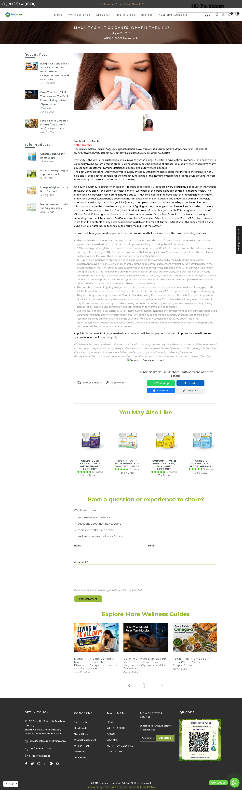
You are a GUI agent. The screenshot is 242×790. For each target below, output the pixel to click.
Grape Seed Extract (152, 218)
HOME (110, 722)
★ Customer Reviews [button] (239, 240)
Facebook (163, 390)
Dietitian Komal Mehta (87, 141)
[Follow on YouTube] (32, 4)
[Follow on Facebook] (4, 4)
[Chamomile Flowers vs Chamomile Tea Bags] (162, 685)
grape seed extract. (141, 186)
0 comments (130, 38)
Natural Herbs (81, 733)
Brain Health (80, 722)
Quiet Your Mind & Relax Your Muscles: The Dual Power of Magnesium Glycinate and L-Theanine (54, 100)
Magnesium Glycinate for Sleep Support (201, 463)
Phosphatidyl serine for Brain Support (54, 189)
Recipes (147, 14)
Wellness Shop (79, 14)
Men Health (80, 751)
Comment (81, 562)
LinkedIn (192, 383)
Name (78, 545)
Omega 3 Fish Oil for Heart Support (52, 155)
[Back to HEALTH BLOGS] (145, 685)
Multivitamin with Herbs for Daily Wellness (127, 463)
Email (152, 545)
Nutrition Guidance (173, 14)
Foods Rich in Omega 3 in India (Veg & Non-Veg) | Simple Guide (191, 662)
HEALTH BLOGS (114, 38)
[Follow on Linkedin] (21, 4)
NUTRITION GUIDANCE (120, 745)
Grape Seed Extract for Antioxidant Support (90, 464)
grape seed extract (117, 333)
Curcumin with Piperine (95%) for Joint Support (164, 464)
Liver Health (80, 757)
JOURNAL (112, 739)
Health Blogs (125, 14)
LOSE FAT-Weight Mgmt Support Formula (54, 172)
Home (58, 14)
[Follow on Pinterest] (27, 4)
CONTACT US (114, 751)
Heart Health (80, 728)
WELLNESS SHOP (116, 728)
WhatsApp (162, 383)
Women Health (82, 745)
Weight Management (85, 739)
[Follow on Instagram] (16, 4)
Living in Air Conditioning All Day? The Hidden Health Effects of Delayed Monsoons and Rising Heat (54, 71)
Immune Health (92, 382)
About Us (103, 14)
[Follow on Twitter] (10, 4)
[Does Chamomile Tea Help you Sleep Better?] (129, 685)
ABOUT (111, 733)
